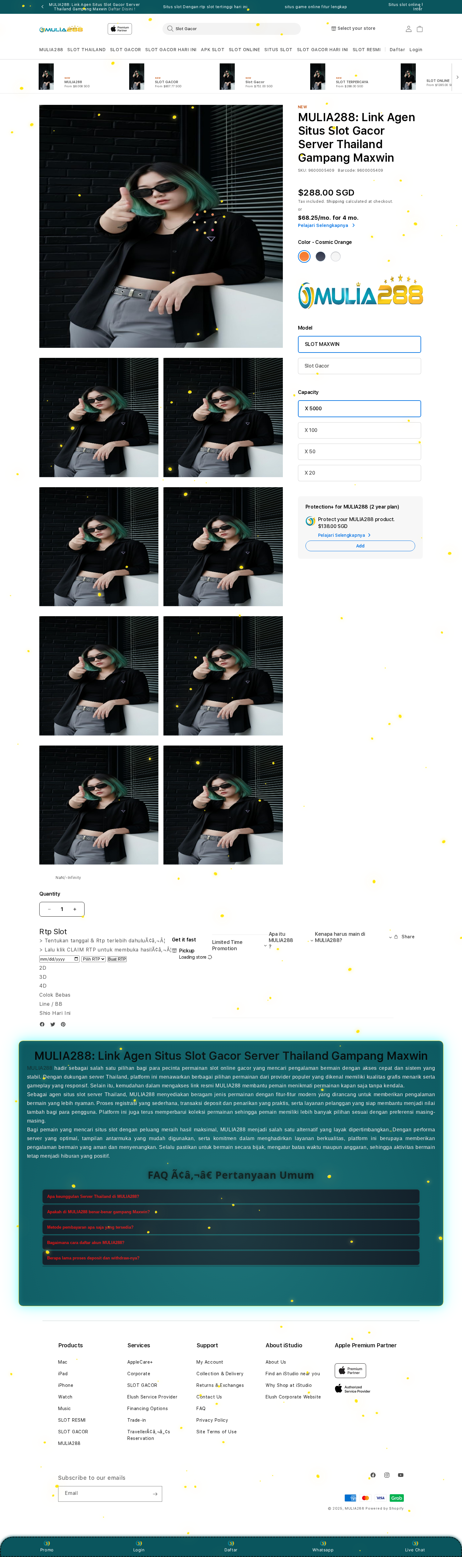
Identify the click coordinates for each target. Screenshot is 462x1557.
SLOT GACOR (125, 49)
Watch (65, 1396)
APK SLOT (212, 49)
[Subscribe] (155, 1494)
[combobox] (231, 28)
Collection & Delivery (220, 1373)
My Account (209, 1362)
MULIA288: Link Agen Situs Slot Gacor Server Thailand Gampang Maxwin (94, 7)
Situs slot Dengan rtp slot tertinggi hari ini (205, 7)
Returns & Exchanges (220, 1385)
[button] (51, 49)
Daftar (231, 1549)
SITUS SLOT (278, 49)
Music (64, 1408)
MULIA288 (51, 49)
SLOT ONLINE (244, 49)
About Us (276, 1362)
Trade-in (136, 1420)
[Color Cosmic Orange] (304, 256)
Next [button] (419, 7)
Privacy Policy (212, 1420)
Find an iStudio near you (293, 1373)
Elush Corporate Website (293, 1396)
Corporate (138, 1373)
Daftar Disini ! (121, 9)
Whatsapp (322, 1549)
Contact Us (209, 1396)
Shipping (336, 201)
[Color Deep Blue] (321, 256)
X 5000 (313, 409)
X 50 (310, 452)
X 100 (311, 430)
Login (139, 1549)
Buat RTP (117, 959)
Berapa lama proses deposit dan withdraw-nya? (93, 1258)
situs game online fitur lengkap (316, 7)
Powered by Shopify (385, 1508)
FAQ (201, 1408)
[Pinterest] (64, 1025)
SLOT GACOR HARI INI (170, 49)
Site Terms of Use (216, 1431)
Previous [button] (42, 7)
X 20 (310, 473)
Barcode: (347, 170)
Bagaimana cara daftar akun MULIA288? (85, 1242)
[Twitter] (54, 1025)
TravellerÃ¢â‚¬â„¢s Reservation (148, 1435)
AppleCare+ (140, 1362)
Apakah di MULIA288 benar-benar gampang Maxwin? (98, 1212)
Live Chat (415, 1549)
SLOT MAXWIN (322, 344)
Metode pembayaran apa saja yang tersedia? (90, 1227)
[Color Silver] (336, 256)
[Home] (61, 29)
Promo (47, 1549)
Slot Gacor (317, 366)
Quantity (49, 894)
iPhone (66, 1385)
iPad (63, 1373)
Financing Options (147, 1408)
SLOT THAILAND (86, 49)
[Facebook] (43, 1025)
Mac (63, 1362)
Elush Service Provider (152, 1396)
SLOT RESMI (367, 49)
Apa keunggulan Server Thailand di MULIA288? (93, 1196)
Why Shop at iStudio (289, 1385)
